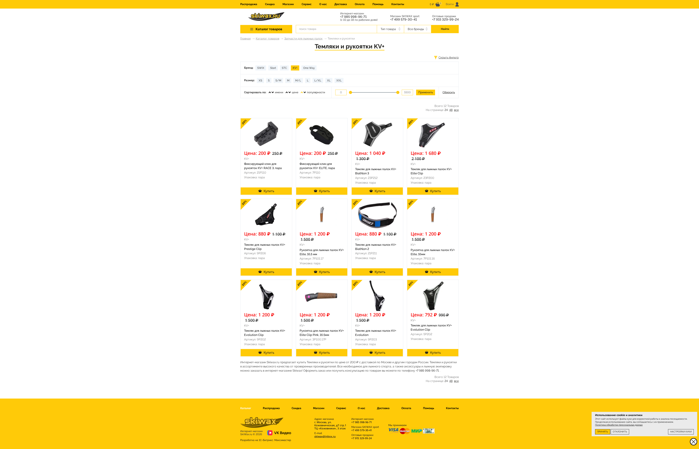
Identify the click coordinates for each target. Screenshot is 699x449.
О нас (323, 4)
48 (451, 110)
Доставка (340, 4)
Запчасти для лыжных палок (303, 38)
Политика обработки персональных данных (619, 424)
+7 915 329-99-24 (445, 19)
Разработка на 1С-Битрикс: (265, 440)
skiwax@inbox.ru (325, 436)
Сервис (306, 4)
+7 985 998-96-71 (353, 17)
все (456, 110)
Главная (245, 38)
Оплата (360, 4)
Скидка (270, 4)
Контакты (397, 4)
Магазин (288, 4)
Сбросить (449, 92)
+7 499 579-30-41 (403, 19)
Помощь (378, 4)
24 (446, 110)
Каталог (245, 408)
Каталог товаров (267, 38)
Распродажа (248, 4)
